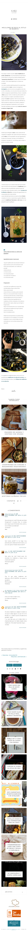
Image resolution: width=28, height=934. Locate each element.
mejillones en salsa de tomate (16, 377)
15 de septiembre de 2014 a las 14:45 (15, 536)
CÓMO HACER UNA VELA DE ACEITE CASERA (14, 687)
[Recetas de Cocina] (14, 907)
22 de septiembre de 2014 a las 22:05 (15, 592)
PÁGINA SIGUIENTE (9, 655)
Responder (22, 532)
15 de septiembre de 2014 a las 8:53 (15, 515)
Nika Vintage (9, 514)
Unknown (8, 536)
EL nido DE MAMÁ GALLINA (12, 929)
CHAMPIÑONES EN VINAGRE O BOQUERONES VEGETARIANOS (14, 465)
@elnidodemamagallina (14, 923)
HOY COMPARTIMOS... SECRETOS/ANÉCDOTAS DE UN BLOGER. (14, 794)
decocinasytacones (11, 570)
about (9, 665)
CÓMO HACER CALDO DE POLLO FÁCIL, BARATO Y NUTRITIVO (14, 714)
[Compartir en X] (17, 501)
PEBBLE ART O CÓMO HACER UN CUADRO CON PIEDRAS (14, 740)
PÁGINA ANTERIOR (18, 657)
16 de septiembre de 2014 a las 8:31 (15, 572)
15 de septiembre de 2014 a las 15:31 (15, 552)
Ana (6, 551)
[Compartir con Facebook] (20, 501)
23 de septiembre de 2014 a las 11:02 (15, 607)
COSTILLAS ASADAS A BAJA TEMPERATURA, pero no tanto (14, 820)
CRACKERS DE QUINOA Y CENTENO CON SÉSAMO (14, 433)
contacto (17, 665)
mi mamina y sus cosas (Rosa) (14, 590)
